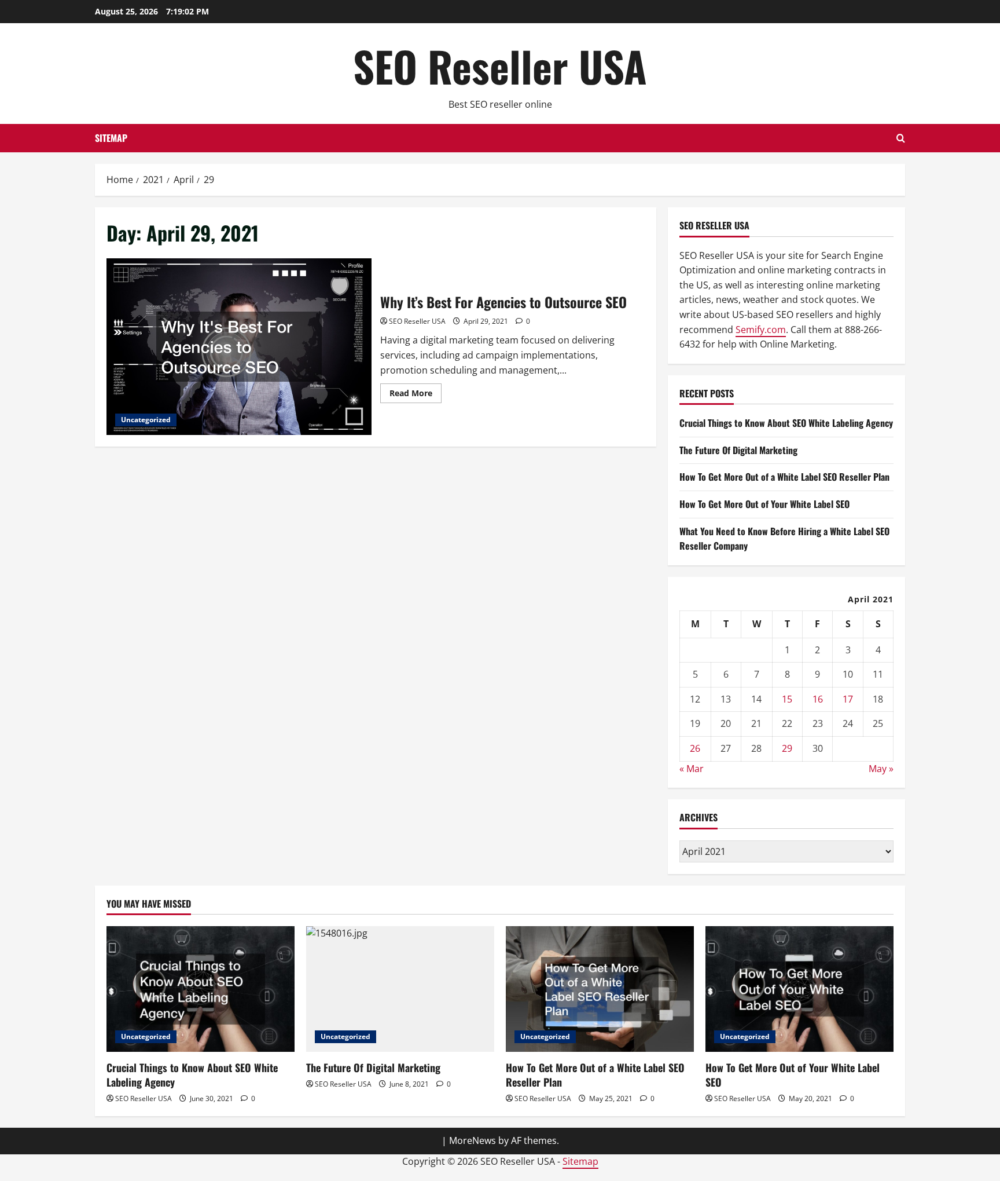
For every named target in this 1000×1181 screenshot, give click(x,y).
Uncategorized (146, 420)
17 (848, 699)
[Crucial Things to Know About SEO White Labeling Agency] (200, 989)
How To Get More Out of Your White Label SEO (764, 504)
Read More (415, 395)
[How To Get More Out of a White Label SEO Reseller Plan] (600, 989)
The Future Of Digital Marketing (738, 450)
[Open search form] (900, 138)
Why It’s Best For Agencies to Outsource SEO (239, 346)
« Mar (691, 768)
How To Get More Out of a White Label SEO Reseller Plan (784, 477)
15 (787, 699)
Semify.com (761, 329)
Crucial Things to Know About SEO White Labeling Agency (786, 423)
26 (695, 748)
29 (787, 748)
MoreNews (472, 1140)
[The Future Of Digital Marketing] (400, 989)
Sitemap (111, 138)
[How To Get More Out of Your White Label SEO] (799, 989)
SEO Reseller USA (500, 66)
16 (817, 699)
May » (881, 768)
